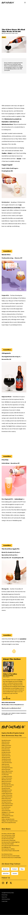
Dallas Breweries (5, 764)
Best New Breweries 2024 (7, 838)
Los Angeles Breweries (7, 776)
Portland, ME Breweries (7, 793)
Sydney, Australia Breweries (8, 819)
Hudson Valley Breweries (7, 771)
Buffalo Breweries (6, 754)
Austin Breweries (5, 743)
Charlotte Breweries (6, 755)
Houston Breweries (6, 769)
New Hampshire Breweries (8, 785)
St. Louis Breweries (6, 807)
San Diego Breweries (6, 802)
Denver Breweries (6, 766)
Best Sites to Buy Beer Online (8, 833)
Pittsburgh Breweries (6, 791)
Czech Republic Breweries (7, 815)
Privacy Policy (4, 894)
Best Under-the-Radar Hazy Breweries (10, 845)
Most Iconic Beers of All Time (8, 849)
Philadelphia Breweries (7, 790)
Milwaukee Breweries (6, 779)
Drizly (10, 153)
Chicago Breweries (6, 757)
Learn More (7, 251)
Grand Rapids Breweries (7, 767)
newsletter (23, 639)
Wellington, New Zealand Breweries (10, 821)
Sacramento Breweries (7, 800)
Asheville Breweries (6, 740)
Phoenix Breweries (6, 788)
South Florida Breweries (7, 805)
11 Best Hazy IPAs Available (8, 844)
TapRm (4, 153)
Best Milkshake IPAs (6, 847)
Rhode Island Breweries (7, 797)
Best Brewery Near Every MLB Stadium (11, 856)
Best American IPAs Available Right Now (11, 842)
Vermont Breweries (6, 810)
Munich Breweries (6, 817)
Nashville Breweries (6, 783)
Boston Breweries (6, 749)
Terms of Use (4, 897)
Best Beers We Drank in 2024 (8, 837)
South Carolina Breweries (7, 803)
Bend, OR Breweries (6, 747)
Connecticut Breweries (7, 762)
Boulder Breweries (6, 750)
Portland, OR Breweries (7, 795)
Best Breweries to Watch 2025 (8, 840)
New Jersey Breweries (7, 786)
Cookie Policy (4, 901)
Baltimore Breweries (6, 745)
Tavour (19, 158)
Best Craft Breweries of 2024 (8, 835)
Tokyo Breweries (5, 809)
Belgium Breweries (6, 814)
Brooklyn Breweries (6, 752)
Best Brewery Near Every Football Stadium (11, 857)
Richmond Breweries (6, 798)
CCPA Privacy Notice (6, 899)
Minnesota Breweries (6, 781)
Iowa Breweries (5, 774)
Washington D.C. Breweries (8, 812)
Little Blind (18, 499)
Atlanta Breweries (6, 742)
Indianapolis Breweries (7, 773)
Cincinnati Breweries (6, 759)
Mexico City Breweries (7, 778)
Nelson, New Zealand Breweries (9, 822)
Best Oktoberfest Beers (7, 854)
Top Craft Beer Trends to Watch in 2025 (10, 850)
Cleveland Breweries (6, 761)
